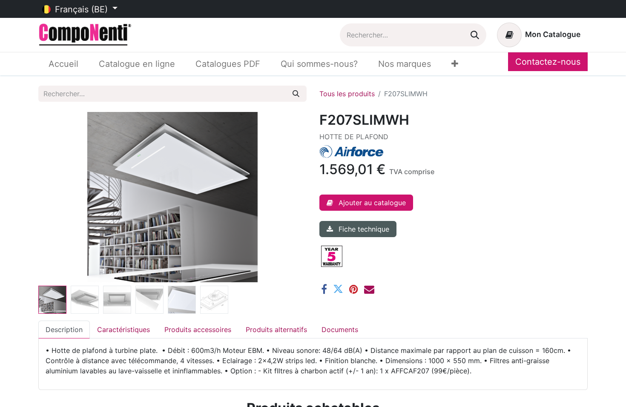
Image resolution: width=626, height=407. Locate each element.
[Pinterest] (353, 289)
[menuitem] (63, 64)
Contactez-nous (547, 62)
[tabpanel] (313, 360)
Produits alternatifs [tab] (276, 329)
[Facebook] (324, 289)
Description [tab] (64, 329)
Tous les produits (347, 93)
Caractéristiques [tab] (123, 329)
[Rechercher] (474, 34)
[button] (58, 197)
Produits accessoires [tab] (197, 329)
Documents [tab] (340, 329)
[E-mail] (369, 289)
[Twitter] (338, 289)
